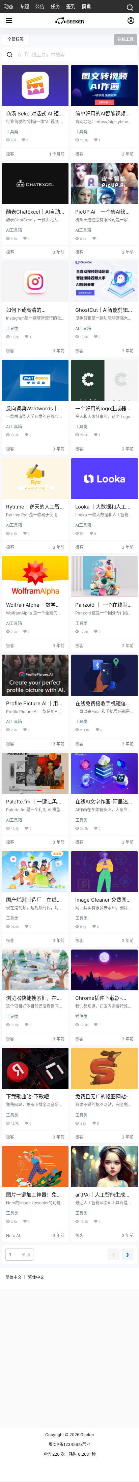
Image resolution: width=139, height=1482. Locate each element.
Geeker (86, 1434)
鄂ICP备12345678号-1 (70, 1444)
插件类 (81, 1016)
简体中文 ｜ (16, 1277)
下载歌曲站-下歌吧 (27, 1096)
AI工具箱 (14, 230)
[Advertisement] (69, 1358)
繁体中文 (36, 1277)
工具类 (12, 131)
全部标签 (15, 39)
